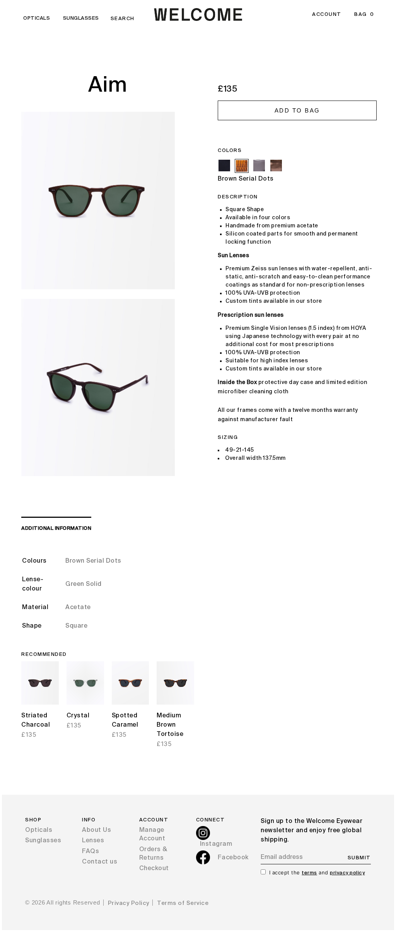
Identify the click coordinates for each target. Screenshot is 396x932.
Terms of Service (182, 903)
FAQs (90, 851)
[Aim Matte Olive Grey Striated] (276, 165)
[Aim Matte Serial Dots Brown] (242, 166)
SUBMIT (359, 857)
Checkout (154, 868)
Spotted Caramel (125, 720)
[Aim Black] (224, 165)
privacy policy (347, 873)
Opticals (36, 18)
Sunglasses (81, 18)
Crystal (78, 716)
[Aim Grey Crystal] (259, 165)
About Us (96, 830)
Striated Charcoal (35, 720)
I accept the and (317, 872)
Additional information (56, 528)
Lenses (93, 841)
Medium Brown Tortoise (170, 725)
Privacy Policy (128, 903)
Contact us (99, 862)
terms (309, 873)
